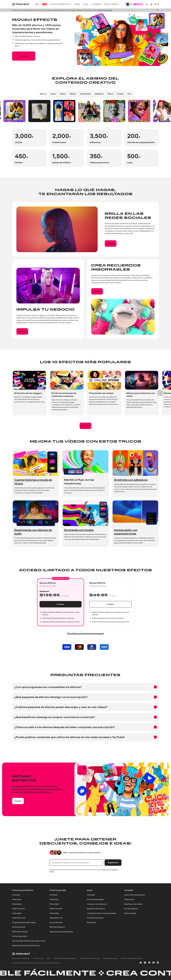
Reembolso (91, 922)
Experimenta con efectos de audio (33, 531)
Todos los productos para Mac (61, 931)
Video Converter (18, 908)
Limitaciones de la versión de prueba (101, 913)
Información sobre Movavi (134, 895)
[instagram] (145, 962)
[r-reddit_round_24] (158, 962)
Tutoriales (91, 895)
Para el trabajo (130, 913)
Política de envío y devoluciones (90, 958)
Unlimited (16, 895)
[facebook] (141, 962)
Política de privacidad (105, 10)
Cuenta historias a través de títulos (33, 481)
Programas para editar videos (24, 922)
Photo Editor (17, 904)
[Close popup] (157, 10)
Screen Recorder (18, 927)
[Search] (147, 4)
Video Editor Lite (18, 918)
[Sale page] (135, 4)
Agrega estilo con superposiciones (125, 531)
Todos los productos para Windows (26, 945)
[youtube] (153, 962)
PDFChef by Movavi (20, 931)
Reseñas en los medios (133, 904)
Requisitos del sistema (96, 908)
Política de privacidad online (20, 958)
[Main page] (20, 4)
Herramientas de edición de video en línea (28, 941)
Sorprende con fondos (79, 530)
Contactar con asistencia (97, 904)
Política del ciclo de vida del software (65, 958)
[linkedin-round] (149, 962)
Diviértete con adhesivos (130, 480)
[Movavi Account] (151, 4)
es (158, 4)
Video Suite (16, 899)
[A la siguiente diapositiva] (160, 393)
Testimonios (129, 899)
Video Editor (17, 913)
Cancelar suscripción (95, 918)
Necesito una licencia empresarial (85, 633)
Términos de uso (38, 958)
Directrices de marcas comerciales (131, 958)
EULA (48, 958)
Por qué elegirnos (131, 908)
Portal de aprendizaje (95, 899)
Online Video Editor (19, 936)
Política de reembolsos (110, 958)
